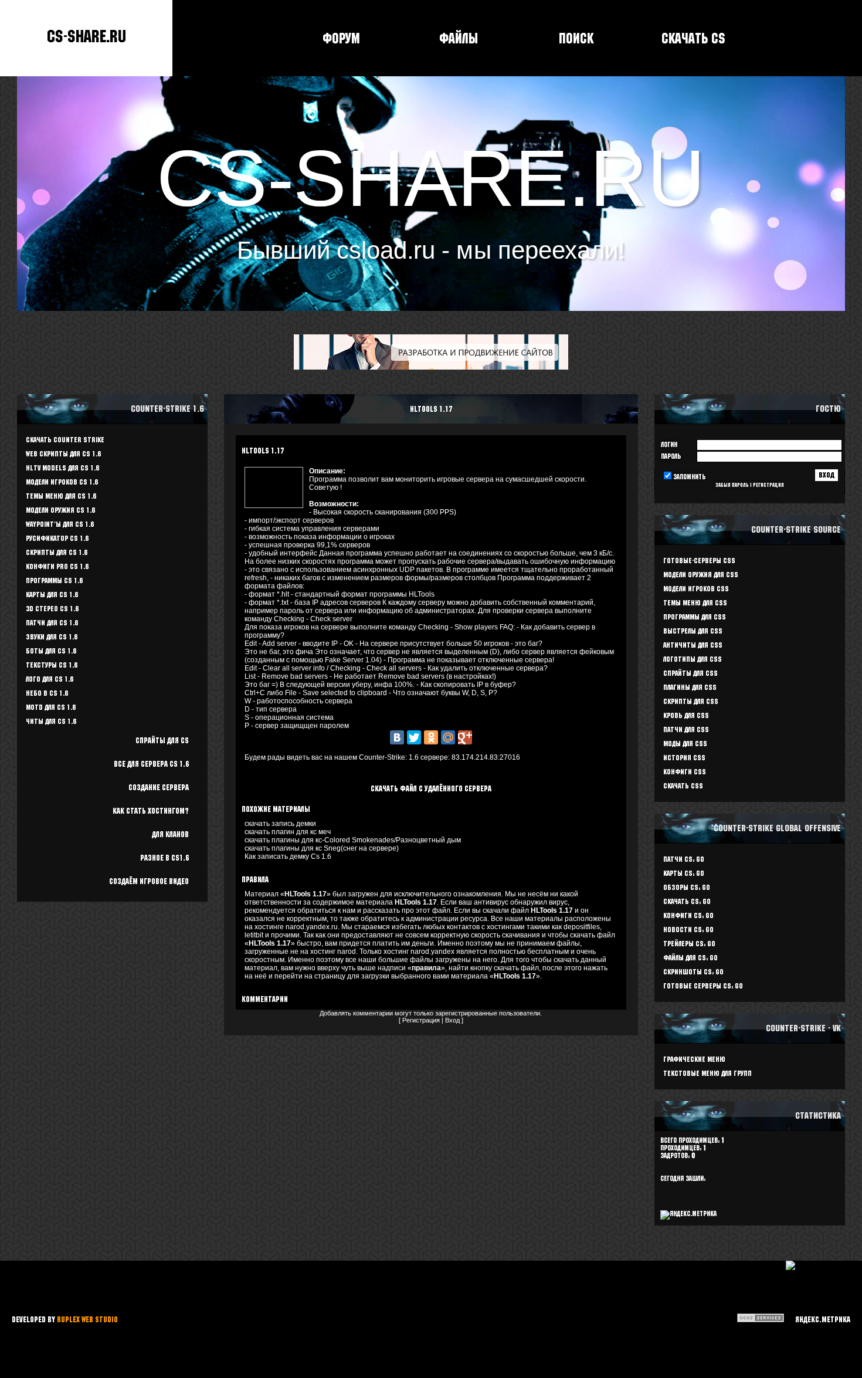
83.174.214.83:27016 (486, 757)
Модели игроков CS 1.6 (62, 482)
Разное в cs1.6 (164, 858)
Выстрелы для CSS (692, 631)
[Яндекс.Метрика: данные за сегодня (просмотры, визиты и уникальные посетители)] (818, 1319)
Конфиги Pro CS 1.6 (57, 566)
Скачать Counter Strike (65, 439)
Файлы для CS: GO (690, 957)
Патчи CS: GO (683, 859)
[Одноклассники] (431, 737)
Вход (452, 1020)
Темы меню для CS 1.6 (61, 496)
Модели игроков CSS (696, 588)
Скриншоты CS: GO (693, 971)
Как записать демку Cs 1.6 (288, 856)
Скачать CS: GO (687, 901)
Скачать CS (693, 38)
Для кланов (170, 834)
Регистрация (421, 1020)
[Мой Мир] (448, 737)
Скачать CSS (683, 785)
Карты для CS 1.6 (52, 594)
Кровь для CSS (686, 715)
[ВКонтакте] (397, 737)
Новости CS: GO (688, 929)
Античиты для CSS (692, 645)
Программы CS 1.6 (54, 580)
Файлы (458, 38)
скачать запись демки (280, 824)
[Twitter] (414, 737)
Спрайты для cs (162, 740)
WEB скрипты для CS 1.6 (63, 453)
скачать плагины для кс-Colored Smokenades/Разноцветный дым (353, 840)
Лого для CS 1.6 (49, 679)
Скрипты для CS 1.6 (56, 552)
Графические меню (694, 1059)
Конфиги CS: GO (688, 915)
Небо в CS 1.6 (47, 693)
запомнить (689, 477)
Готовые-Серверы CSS (699, 560)
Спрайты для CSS (690, 673)
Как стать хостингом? (151, 811)
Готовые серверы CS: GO (703, 985)
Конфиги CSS (684, 771)
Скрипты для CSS (690, 701)
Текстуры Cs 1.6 (51, 665)
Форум (341, 38)
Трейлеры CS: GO (689, 943)
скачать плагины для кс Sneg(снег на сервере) (322, 848)
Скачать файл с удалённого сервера (431, 788)
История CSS (684, 757)
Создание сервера (158, 787)
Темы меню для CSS (695, 602)
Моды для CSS (685, 743)
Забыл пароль (732, 485)
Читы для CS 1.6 (51, 721)
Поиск (576, 38)
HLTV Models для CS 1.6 (62, 467)
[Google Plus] (465, 737)
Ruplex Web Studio (87, 1319)
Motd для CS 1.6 (51, 707)
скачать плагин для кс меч (288, 832)
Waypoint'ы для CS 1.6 (60, 524)
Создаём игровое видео (149, 881)
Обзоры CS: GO (686, 887)
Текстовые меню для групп (707, 1073)
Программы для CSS (694, 616)
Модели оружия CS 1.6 (60, 510)
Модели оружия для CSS (700, 574)
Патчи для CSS (686, 729)
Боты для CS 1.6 (51, 651)
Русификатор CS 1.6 (57, 538)
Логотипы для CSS (692, 659)
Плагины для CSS (690, 687)
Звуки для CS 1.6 (51, 636)
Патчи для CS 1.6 (52, 622)
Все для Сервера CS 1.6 (151, 764)
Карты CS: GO (683, 873)
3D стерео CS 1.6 (52, 608)
